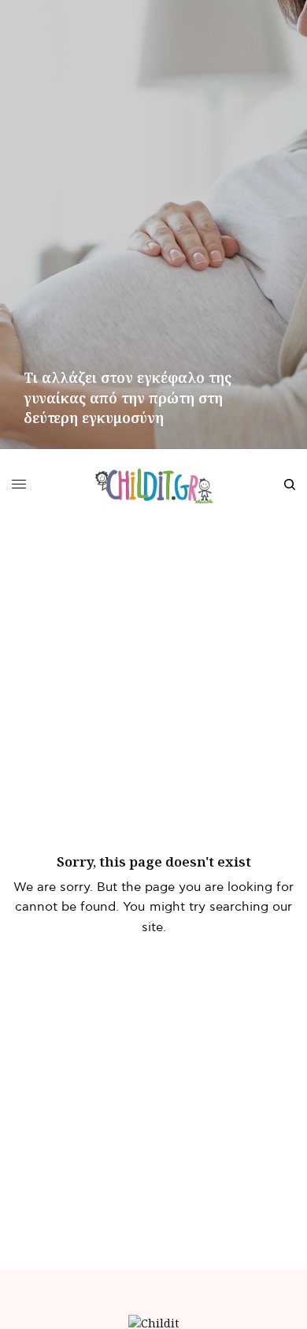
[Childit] (154, 484)
